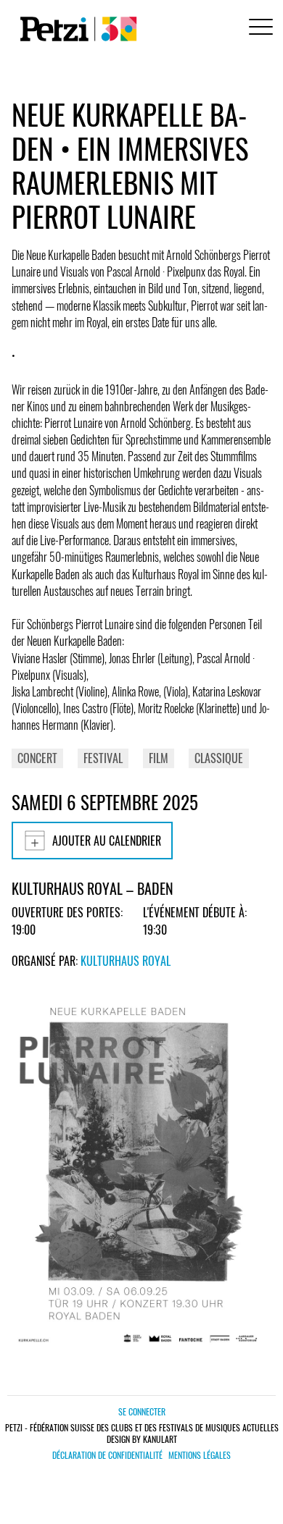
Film (158, 758)
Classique (218, 758)
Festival (103, 758)
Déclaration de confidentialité (107, 1455)
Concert (37, 758)
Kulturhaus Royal (126, 960)
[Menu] (258, 28)
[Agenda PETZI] (75, 29)
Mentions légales (199, 1455)
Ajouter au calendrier (106, 840)
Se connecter (141, 1411)
